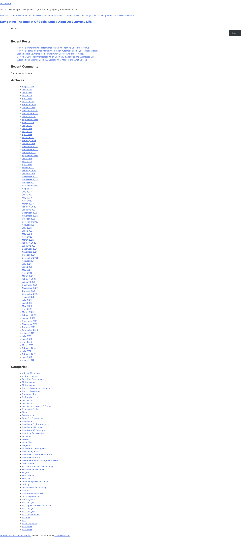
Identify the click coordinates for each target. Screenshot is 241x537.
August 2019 (28, 333)
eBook (131, 15)
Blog (104, 15)
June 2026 (27, 92)
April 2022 (27, 237)
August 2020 (28, 297)
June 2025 (27, 128)
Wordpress (27, 526)
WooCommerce (29, 523)
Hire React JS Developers (34, 430)
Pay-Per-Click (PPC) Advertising (37, 466)
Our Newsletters (120, 15)
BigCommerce (29, 382)
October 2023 (29, 182)
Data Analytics (29, 394)
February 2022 (29, 243)
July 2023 (27, 191)
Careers (68, 15)
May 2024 (27, 161)
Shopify (25, 484)
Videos (109, 15)
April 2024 (27, 164)
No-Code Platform (31, 457)
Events (48, 15)
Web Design (27, 508)
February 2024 (29, 170)
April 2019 (27, 342)
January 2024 (28, 173)
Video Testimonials (30, 15)
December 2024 (30, 146)
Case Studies (15, 15)
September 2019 (30, 330)
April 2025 (27, 134)
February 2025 (29, 140)
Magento (26, 445)
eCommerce (28, 400)
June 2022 (27, 231)
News (42, 15)
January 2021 (28, 282)
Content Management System (36, 388)
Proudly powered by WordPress (15, 535)
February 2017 (29, 354)
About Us (4, 15)
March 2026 (28, 101)
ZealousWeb (5, 3)
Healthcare (27, 421)
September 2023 (30, 185)
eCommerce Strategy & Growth (37, 406)
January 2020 (28, 318)
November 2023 (30, 179)
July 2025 (27, 125)
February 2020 (29, 315)
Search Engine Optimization (35, 481)
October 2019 (28, 327)
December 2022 (30, 212)
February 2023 (29, 206)
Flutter (25, 412)
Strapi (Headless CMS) (33, 493)
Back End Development (33, 379)
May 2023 (27, 197)
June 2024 (27, 158)
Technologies (86, 15)
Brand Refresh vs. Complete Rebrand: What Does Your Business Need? (50, 53)
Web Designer (28, 511)
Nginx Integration (30, 451)
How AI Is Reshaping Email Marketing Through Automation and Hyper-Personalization (58, 50)
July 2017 (26, 351)
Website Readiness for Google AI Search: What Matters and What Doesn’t (52, 60)
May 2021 (26, 270)
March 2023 (28, 203)
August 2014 (28, 360)
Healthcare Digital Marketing (35, 424)
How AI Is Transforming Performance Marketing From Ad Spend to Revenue (53, 47)
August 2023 (28, 188)
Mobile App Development (34, 448)
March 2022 (28, 240)
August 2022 (28, 225)
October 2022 (29, 219)
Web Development (31, 514)
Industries (97, 15)
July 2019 (26, 336)
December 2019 (29, 321)
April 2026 (27, 98)
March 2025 (28, 137)
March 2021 (27, 276)
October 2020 (29, 291)
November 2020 (30, 288)
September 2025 (30, 119)
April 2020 (27, 309)
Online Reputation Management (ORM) (40, 460)
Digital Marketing (30, 397)
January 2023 (28, 209)
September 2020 (30, 294)
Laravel (25, 439)
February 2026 (29, 104)
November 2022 (30, 215)
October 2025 (29, 116)
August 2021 (28, 261)
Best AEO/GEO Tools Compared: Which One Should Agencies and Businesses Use (55, 57)
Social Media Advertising (34, 487)
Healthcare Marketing (32, 427)
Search (14, 28)
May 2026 (27, 95)
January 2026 (28, 107)
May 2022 (27, 234)
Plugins (25, 472)
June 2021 (27, 267)
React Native (28, 475)
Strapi (25, 490)
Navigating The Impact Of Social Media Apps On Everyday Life (46, 22)
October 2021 (28, 255)
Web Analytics (29, 502)
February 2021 (29, 279)
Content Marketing (31, 391)
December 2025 (30, 110)
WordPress (27, 529)
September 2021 (30, 258)
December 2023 (30, 176)
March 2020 (28, 312)
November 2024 (30, 149)
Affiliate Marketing (31, 373)
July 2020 (27, 300)
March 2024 (28, 167)
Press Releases (58, 15)
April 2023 (27, 200)
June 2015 (27, 357)
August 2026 (28, 86)
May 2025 (27, 131)
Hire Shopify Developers (33, 433)
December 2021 (29, 249)
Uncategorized (29, 499)
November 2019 (29, 324)
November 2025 (30, 113)
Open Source (28, 463)
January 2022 (28, 246)
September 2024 (30, 155)
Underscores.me (62, 535)
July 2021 (26, 264)
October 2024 (29, 152)
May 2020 (27, 306)
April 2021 (27, 273)
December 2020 (30, 285)
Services (76, 15)
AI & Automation (30, 376)
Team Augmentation (31, 496)
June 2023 (27, 194)
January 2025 (28, 143)
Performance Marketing (33, 469)
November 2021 (29, 252)
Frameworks (28, 415)
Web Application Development (36, 505)
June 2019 (27, 339)
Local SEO (27, 442)
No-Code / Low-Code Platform (37, 454)
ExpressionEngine (30, 409)
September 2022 (30, 222)
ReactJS (26, 478)
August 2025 (28, 122)
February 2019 (29, 348)
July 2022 (27, 228)
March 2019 (27, 345)
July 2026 (27, 89)
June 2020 (27, 303)
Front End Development (33, 418)
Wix (24, 520)
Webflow (26, 517)
